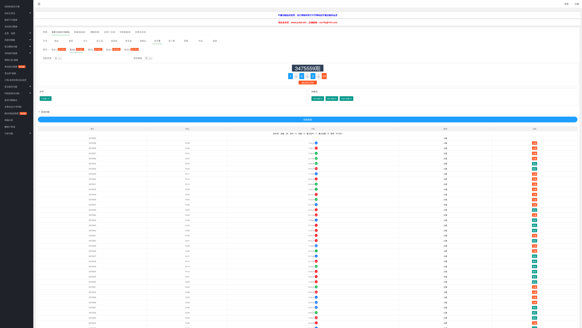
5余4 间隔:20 (346, 98)
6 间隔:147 (45, 98)
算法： (46, 49)
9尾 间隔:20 (332, 98)
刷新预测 (307, 119)
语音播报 (138, 58)
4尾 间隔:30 (318, 98)
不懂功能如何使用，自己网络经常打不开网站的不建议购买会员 (307, 15)
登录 (566, 3)
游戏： (46, 31)
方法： (46, 40)
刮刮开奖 (47, 58)
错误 (534, 163)
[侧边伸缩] (39, 4)
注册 (577, 3)
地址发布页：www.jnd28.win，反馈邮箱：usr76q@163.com (307, 22)
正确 (534, 143)
